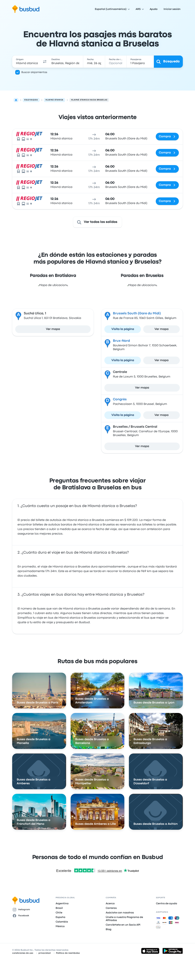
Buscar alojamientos (34, 72)
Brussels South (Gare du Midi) (137, 313)
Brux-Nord (121, 340)
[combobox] (27, 61)
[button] (45, 61)
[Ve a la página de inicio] (25, 9)
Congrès (120, 399)
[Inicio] (16, 100)
